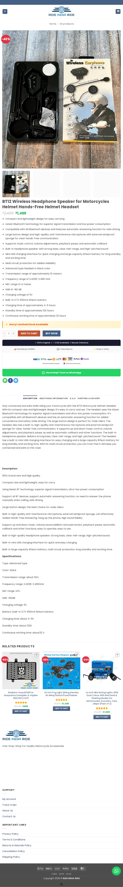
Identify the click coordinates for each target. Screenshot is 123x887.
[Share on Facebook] (10, 380)
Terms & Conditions (13, 839)
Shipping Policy (11, 857)
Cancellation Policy (13, 851)
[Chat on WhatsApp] (116, 871)
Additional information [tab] (53, 398)
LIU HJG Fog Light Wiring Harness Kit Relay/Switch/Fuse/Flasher (61, 694)
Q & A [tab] (72, 398)
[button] (5, 11)
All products (67, 24)
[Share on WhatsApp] (5, 380)
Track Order (9, 805)
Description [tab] (30, 398)
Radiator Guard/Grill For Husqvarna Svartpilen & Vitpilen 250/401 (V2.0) (21, 695)
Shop (61, 874)
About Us (7, 810)
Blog (68, 874)
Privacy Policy (10, 834)
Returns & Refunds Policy (16, 845)
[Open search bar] (61, 884)
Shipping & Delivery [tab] (89, 398)
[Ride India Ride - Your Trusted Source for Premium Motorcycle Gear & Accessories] (61, 11)
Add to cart (29, 333)
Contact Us (9, 816)
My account (9, 799)
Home (52, 24)
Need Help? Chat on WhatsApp (63, 372)
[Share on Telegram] (15, 380)
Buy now (51, 333)
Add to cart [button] (21, 711)
